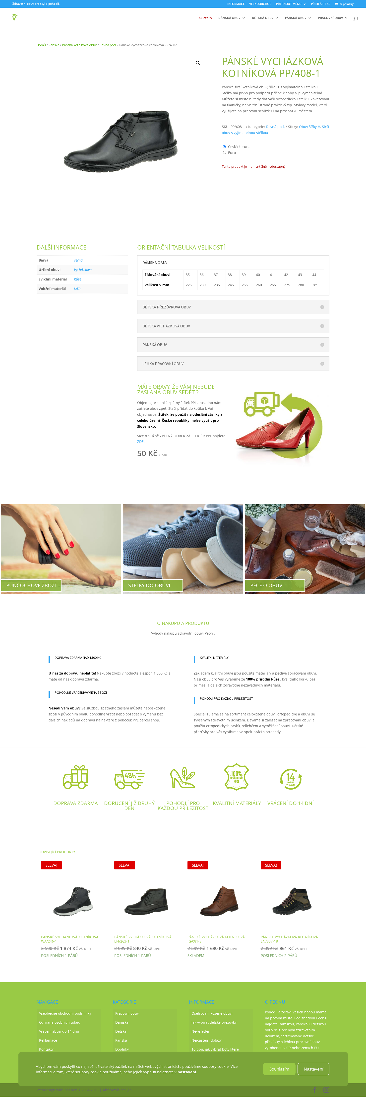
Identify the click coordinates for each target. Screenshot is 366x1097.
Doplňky (122, 1049)
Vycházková (83, 269)
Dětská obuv (263, 18)
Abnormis (111, 1090)
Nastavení (313, 1069)
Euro (232, 152)
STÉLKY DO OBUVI (149, 585)
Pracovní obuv (330, 18)
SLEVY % (205, 18)
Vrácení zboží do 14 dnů (59, 1031)
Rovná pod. (108, 45)
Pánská (54, 45)
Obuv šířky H (309, 126)
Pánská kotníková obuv (79, 45)
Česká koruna (239, 146)
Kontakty (46, 1049)
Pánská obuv (295, 18)
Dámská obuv (229, 18)
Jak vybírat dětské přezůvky (214, 1022)
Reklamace (48, 1040)
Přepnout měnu (289, 4)
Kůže (77, 279)
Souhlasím (279, 1069)
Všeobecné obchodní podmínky (65, 1013)
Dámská (121, 1022)
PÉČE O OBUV (266, 585)
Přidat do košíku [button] (195, 454)
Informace (236, 4)
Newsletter (200, 1031)
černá (78, 260)
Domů (41, 45)
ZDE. (141, 441)
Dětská (120, 1031)
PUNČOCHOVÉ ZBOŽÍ (31, 585)
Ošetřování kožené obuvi (212, 1013)
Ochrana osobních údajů (59, 1022)
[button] (197, 63)
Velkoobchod (260, 4)
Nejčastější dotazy (206, 1040)
